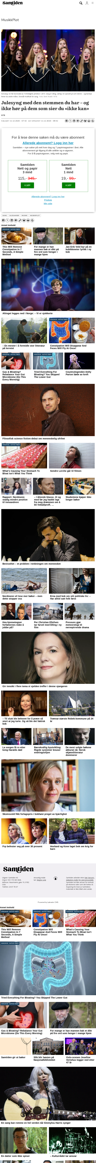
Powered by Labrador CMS (48, 1022)
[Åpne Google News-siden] (92, 121)
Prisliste (48, 200)
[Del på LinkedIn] (74, 121)
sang (4, 215)
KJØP (27, 185)
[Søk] (81, 3)
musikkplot (35, 215)
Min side (48, 203)
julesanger (14, 215)
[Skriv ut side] (89, 121)
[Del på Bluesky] (85, 121)
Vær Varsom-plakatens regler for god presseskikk (80, 999)
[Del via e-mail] (77, 121)
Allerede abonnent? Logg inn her (48, 143)
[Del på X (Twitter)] (70, 121)
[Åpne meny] (91, 3)
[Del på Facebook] (66, 121)
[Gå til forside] (38, 3)
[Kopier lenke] (81, 121)
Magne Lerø (41, 1000)
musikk (24, 215)
